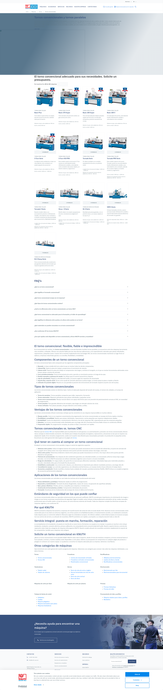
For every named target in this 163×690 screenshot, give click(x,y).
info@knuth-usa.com (33, 660)
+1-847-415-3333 (33, 657)
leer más (37, 29)
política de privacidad (128, 665)
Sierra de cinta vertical (78, 576)
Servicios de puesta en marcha (62, 657)
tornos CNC (48, 432)
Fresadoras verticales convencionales (82, 560)
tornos (75, 438)
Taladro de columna (44, 572)
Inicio (27, 11)
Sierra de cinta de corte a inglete (81, 570)
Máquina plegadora (43, 601)
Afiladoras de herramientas (112, 558)
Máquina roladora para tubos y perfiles (115, 597)
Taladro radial (42, 570)
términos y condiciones (117, 667)
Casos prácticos (85, 660)
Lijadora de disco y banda (111, 560)
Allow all (137, 674)
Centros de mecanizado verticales (81, 558)
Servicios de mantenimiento (61, 660)
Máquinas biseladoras (44, 605)
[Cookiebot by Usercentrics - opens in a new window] (22, 686)
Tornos (40, 11)
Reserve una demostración (61, 666)
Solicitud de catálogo (87, 657)
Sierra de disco (75, 578)
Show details (38, 685)
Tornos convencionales (45, 558)
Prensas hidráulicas (110, 587)
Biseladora (107, 599)
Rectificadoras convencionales (113, 562)
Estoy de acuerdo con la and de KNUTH (123, 666)
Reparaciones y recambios (61, 663)
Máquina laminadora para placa (47, 603)
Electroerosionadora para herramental (115, 572)
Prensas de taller (109, 589)
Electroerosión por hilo (111, 570)
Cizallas (40, 599)
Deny (137, 685)
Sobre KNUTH (85, 667)
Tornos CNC (41, 560)
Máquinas (33, 11)
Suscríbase (132, 661)
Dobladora (41, 597)
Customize (136, 680)
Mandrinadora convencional (79, 562)
